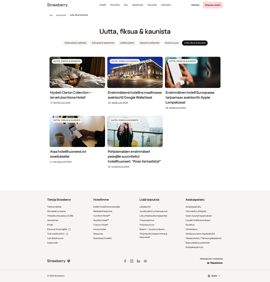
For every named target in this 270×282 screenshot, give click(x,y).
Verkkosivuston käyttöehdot (200, 233)
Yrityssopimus (147, 220)
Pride (50, 224)
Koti (51, 15)
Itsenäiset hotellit (102, 238)
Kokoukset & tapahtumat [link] (103, 43)
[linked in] (138, 261)
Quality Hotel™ (101, 220)
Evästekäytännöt (194, 247)
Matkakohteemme (102, 211)
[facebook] (125, 261)
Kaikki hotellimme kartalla (106, 206)
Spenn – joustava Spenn (152, 229)
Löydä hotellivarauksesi (198, 220)
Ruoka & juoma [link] (172, 43)
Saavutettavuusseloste (198, 242)
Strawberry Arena (56, 211)
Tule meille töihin (56, 233)
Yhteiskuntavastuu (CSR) (60, 215)
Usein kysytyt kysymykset (199, 215)
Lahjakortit (145, 206)
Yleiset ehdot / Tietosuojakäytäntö (203, 238)
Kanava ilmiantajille (57, 229)
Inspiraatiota (61, 15)
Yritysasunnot (147, 224)
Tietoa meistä (54, 206)
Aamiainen (52, 220)
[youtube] (145, 261)
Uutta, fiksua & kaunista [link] (194, 43)
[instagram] (131, 261)
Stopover (98, 233)
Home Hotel (99, 229)
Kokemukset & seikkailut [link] (75, 43)
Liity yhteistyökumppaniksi (153, 215)
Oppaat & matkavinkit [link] (149, 43)
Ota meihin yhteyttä (196, 211)
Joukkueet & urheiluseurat (153, 211)
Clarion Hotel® (100, 224)
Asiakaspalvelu (193, 206)
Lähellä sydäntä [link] (127, 43)
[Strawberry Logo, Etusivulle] (57, 5)
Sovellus (190, 224)
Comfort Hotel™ (101, 215)
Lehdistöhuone (55, 238)
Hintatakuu (191, 229)
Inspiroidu (52, 242)
